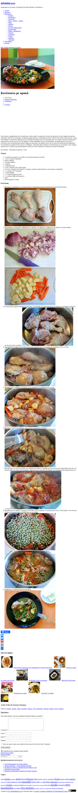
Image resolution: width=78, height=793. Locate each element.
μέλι (38, 782)
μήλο (41, 782)
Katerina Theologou (11, 99)
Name (3, 733)
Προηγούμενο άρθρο (7, 753)
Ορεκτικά (11, 19)
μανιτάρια (46, 782)
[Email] (39, 643)
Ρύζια (10, 22)
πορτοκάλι (41, 785)
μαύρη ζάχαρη (61, 782)
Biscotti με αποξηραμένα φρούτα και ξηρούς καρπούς (21, 771)
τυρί (45, 788)
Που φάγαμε (8, 41)
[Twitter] (39, 638)
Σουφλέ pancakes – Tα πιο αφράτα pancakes (18, 766)
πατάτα (51, 709)
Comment (4, 730)
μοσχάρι (67, 782)
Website (3, 740)
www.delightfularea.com (14, 791)
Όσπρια (10, 33)
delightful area (8, 3)
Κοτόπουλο (11, 17)
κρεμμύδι (24, 709)
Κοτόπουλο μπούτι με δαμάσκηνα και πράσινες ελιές (21, 767)
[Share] (39, 648)
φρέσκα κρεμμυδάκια (57, 788)
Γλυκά (10, 36)
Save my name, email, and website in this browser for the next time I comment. (26, 744)
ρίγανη (46, 785)
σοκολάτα (61, 785)
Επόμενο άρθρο (5, 754)
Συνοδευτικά (12, 29)
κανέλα (67, 779)
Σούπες (10, 26)
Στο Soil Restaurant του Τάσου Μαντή (16, 764)
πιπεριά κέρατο (35, 785)
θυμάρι (62, 779)
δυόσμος (45, 779)
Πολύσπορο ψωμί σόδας (12, 769)
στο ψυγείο (36, 788)
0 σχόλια (7, 104)
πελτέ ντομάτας (59, 709)
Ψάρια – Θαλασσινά (14, 31)
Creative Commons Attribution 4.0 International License (51, 791)
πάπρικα (46, 709)
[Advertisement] (39, 120)
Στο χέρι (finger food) (14, 27)
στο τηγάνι (17, 788)
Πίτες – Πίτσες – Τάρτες (15, 21)
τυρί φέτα (48, 788)
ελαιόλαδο (51, 779)
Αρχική (7, 10)
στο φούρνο (27, 787)
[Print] (39, 646)
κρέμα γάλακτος (12, 782)
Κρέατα (10, 15)
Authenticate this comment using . (15, 751)
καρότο (30, 709)
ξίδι (13, 785)
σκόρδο (54, 785)
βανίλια (23, 779)
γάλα (35, 779)
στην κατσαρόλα (38, 709)
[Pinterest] (39, 640)
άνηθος (9, 709)
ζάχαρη (57, 779)
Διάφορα (11, 38)
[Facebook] (39, 635)
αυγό (18, 779)
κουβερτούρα (3, 782)
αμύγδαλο (12, 779)
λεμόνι (33, 782)
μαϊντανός (54, 782)
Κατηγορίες (8, 14)
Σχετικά (7, 43)
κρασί (18, 709)
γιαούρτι (40, 779)
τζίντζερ (42, 788)
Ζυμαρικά (11, 34)
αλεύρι (7, 779)
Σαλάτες (10, 24)
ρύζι (49, 785)
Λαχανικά (11, 40)
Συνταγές (7, 12)
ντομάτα (8, 785)
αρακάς (14, 709)
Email (3, 737)
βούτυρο (29, 779)
